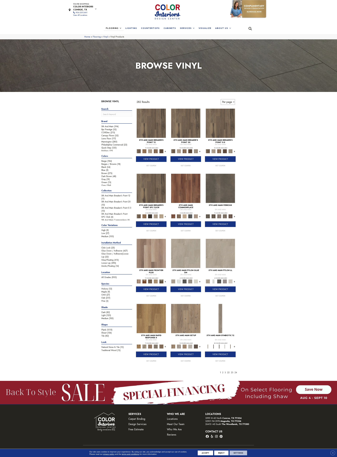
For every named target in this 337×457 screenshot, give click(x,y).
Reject (221, 453)
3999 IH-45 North (213, 418)
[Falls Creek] (151, 123)
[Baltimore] (151, 318)
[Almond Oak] (151, 253)
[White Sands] (161, 216)
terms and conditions (130, 454)
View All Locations (80, 15)
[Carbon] (219, 346)
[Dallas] (161, 346)
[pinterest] (221, 437)
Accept (205, 453)
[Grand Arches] (144, 151)
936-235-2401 (81, 12)
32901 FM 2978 (223, 421)
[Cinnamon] (185, 188)
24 (236, 372)
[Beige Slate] (185, 253)
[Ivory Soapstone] (196, 281)
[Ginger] (184, 216)
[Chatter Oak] (184, 346)
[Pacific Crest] (155, 151)
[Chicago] (155, 346)
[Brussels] (150, 346)
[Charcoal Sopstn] (184, 281)
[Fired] (220, 188)
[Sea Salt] (196, 216)
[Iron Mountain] (150, 216)
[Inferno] (230, 216)
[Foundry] (219, 216)
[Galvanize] (224, 216)
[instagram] (216, 437)
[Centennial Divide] (155, 281)
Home (87, 36)
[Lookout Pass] (150, 151)
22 (228, 372)
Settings (238, 453)
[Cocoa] (179, 216)
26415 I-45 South (227, 424)
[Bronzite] (213, 346)
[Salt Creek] (196, 151)
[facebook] (207, 437)
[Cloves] (230, 346)
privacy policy (108, 454)
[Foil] (213, 216)
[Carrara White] (179, 281)
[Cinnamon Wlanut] (161, 281)
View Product (151, 159)
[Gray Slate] (190, 281)
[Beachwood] (220, 318)
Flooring (97, 36)
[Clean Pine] (190, 346)
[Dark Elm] (196, 346)
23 (232, 372)
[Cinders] (224, 346)
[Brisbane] (144, 346)
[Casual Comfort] (150, 281)
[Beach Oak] (179, 346)
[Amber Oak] (144, 281)
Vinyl (105, 36)
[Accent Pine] (185, 318)
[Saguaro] (161, 151)
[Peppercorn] (190, 216)
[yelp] (212, 437)
